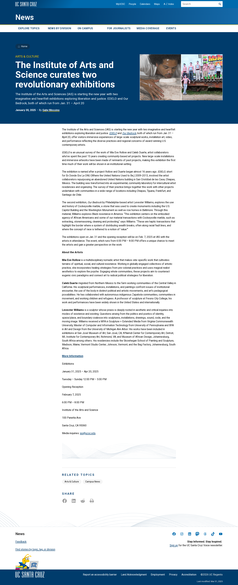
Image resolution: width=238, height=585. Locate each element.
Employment (158, 574)
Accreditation (188, 574)
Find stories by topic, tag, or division (35, 549)
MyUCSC (120, 4)
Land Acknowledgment (134, 574)
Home (24, 46)
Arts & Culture (72, 481)
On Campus (85, 28)
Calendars (145, 4)
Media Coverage (148, 28)
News (24, 17)
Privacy (173, 574)
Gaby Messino (51, 110)
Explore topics (29, 28)
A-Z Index (169, 4)
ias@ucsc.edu (88, 433)
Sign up (174, 545)
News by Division (59, 28)
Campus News (92, 481)
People (132, 4)
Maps (157, 4)
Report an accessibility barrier (100, 574)
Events (171, 28)
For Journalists (119, 28)
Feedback (21, 541)
